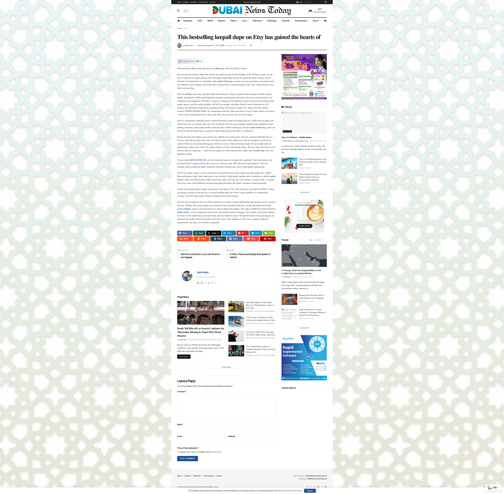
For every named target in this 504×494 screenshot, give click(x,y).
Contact (213, 2)
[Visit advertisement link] (304, 76)
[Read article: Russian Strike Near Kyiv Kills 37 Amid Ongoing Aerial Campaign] (289, 299)
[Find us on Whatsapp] (322, 487)
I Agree (310, 491)
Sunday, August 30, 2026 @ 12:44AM (261, 355)
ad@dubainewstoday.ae (317, 479)
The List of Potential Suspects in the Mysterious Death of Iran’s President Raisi (312, 162)
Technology (271, 21)
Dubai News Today (211, 487)
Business (221, 21)
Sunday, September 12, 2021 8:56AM (211, 45)
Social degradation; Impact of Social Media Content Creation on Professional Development (312, 177)
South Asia (184, 322)
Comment (182, 391)
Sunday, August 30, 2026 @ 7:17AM (203, 340)
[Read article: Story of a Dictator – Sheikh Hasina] (304, 122)
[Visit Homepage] (252, 10)
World (209, 21)
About (179, 2)
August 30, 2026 (301, 277)
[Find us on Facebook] (307, 487)
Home (179, 28)
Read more (184, 356)
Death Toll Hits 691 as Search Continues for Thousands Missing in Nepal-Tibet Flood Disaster (200, 332)
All (311, 240)
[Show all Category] (325, 240)
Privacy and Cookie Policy (291, 491)
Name (180, 424)
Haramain (187, 21)
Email (180, 436)
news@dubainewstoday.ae (316, 476)
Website (231, 436)
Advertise (193, 2)
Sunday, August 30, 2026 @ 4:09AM (261, 311)
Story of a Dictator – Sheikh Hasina (297, 137)
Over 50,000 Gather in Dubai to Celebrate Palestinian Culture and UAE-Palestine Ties (261, 349)
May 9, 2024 (305, 183)
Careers (186, 2)
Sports (315, 21)
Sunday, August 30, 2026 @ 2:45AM (261, 338)
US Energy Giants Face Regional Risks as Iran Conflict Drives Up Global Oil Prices (301, 272)
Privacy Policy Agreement (188, 448)
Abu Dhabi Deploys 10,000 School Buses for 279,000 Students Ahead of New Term (260, 305)
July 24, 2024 (317, 141)
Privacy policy (203, 2)
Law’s (244, 21)
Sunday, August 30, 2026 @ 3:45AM (261, 323)
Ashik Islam (189, 45)
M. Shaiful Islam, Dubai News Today (296, 141)
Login (300, 2)
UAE (200, 21)
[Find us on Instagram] (311, 487)
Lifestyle (285, 21)
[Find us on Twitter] (314, 487)
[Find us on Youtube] (318, 487)
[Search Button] (325, 2)
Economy (288, 264)
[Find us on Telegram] (326, 487)
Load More (226, 367)
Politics (234, 21)
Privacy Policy (215, 452)
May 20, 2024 (305, 168)
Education (257, 21)
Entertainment (301, 21)
